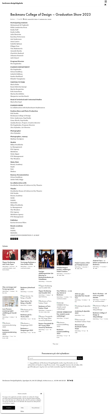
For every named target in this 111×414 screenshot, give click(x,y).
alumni (41, 312)
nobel (63, 275)
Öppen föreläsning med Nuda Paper (8, 263)
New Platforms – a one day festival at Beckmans (64, 293)
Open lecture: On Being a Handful (26, 302)
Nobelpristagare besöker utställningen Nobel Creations (64, 269)
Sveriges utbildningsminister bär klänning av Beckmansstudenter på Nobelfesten (46, 275)
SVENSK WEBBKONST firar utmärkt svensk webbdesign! (64, 314)
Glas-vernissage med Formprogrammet (9, 288)
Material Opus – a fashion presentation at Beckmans (100, 262)
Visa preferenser (35, 408)
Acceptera (8, 408)
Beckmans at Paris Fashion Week (44, 307)
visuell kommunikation (7, 268)
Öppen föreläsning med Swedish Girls (45, 292)
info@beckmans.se (48, 380)
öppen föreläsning (43, 296)
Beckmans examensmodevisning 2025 (9, 332)
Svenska (49, 19)
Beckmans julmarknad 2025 (28, 288)
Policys (22, 411)
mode (60, 275)
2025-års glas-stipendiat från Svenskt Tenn (82, 296)
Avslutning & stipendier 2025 (82, 312)
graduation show (43, 19)
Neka (22, 408)
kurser (58, 337)
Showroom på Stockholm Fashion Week (81, 327)
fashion (36, 19)
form (76, 301)
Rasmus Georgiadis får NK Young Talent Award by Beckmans (46, 325)
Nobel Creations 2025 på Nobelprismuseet (82, 264)
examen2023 (31, 19)
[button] (41, 393)
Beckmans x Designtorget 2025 (27, 329)
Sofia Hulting (5, 266)
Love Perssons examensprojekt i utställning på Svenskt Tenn (9, 312)
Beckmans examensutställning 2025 (63, 332)
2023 (26, 19)
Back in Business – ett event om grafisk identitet (100, 295)
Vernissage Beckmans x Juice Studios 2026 (28, 263)
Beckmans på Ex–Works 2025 (26, 316)
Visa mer (55, 344)
